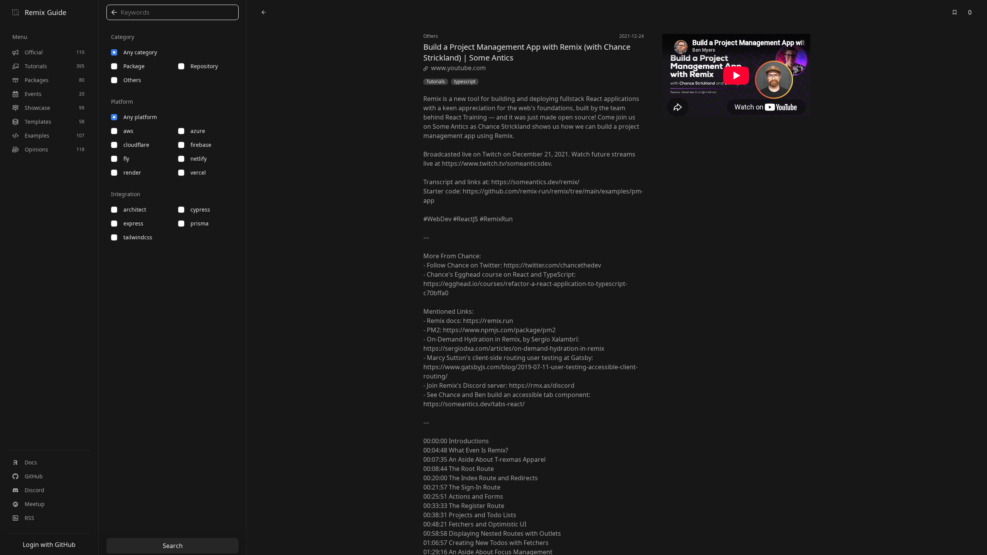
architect (134, 209)
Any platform (140, 117)
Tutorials (435, 82)
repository (204, 66)
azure (197, 131)
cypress (200, 209)
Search (173, 546)
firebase (200, 144)
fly (126, 158)
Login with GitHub (49, 544)
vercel (198, 172)
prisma (199, 223)
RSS (29, 517)
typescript (464, 82)
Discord (34, 490)
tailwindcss (137, 237)
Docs (31, 462)
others (132, 80)
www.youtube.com (458, 68)
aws (128, 131)
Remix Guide (45, 12)
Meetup (35, 504)
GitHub (34, 476)
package (134, 66)
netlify (198, 158)
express (133, 223)
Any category (140, 52)
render (132, 172)
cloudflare (136, 144)
